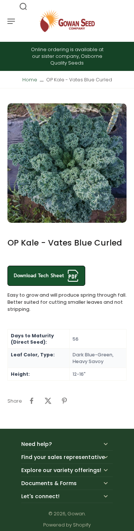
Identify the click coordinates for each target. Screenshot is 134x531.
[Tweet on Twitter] (48, 401)
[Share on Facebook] (31, 401)
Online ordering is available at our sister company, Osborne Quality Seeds (67, 56)
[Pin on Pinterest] (64, 401)
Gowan (76, 513)
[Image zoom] (67, 163)
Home (29, 79)
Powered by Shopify (67, 525)
